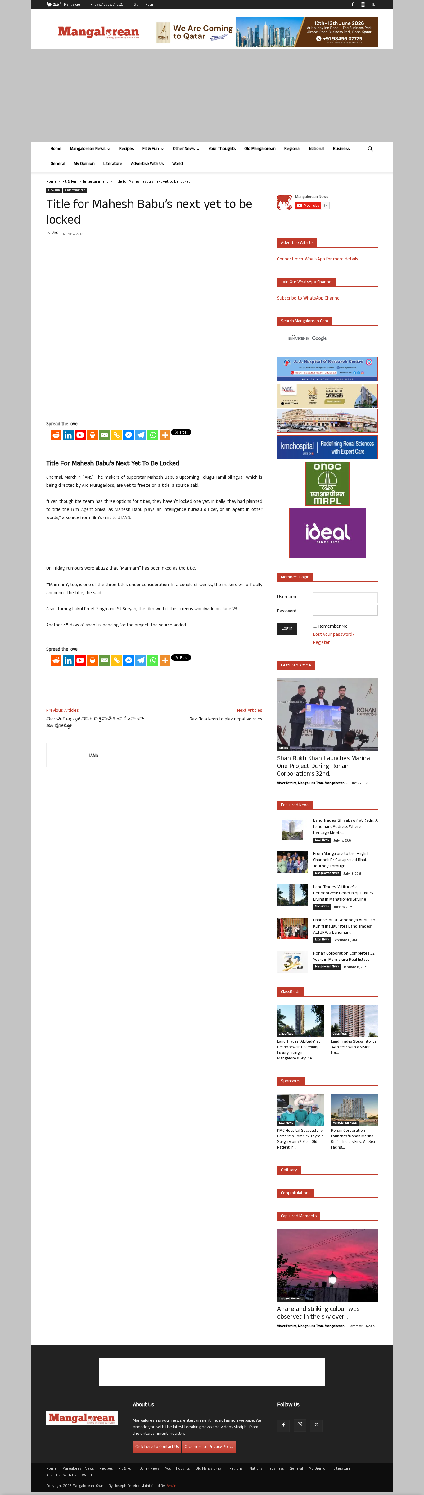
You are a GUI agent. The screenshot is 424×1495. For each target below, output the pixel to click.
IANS (55, 233)
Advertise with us (297, 243)
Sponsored (291, 1081)
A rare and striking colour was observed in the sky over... (318, 1313)
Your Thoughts (222, 149)
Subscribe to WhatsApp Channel (309, 299)
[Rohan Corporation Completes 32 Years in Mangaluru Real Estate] (292, 962)
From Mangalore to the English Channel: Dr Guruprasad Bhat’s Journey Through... (341, 860)
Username (287, 597)
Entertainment (95, 182)
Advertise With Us (147, 164)
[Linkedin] (68, 435)
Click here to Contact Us (157, 1447)
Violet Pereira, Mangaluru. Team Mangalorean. (311, 783)
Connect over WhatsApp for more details (317, 260)
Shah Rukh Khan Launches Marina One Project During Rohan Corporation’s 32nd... (323, 767)
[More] (165, 435)
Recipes (126, 149)
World (177, 164)
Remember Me (333, 627)
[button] (370, 150)
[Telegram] (140, 435)
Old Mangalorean (260, 149)
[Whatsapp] (152, 435)
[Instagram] (363, 4)
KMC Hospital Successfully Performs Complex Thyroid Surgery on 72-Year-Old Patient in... (300, 1139)
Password (286, 612)
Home (56, 149)
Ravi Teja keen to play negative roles (226, 719)
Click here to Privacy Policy (209, 1447)
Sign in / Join (144, 5)
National (316, 149)
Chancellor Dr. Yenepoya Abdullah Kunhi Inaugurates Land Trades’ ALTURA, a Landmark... (344, 927)
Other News (184, 149)
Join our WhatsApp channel (306, 282)
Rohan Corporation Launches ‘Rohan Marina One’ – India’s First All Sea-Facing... (354, 1139)
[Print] (92, 435)
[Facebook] (352, 4)
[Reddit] (56, 435)
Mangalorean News (87, 149)
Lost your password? (333, 635)
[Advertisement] (212, 95)
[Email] (104, 435)
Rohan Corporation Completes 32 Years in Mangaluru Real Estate (344, 957)
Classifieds (322, 906)
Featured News (295, 805)
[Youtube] (80, 435)
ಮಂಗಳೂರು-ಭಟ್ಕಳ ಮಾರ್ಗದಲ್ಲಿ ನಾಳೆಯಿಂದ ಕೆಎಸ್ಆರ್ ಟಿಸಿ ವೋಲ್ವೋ (95, 722)
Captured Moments (299, 1216)
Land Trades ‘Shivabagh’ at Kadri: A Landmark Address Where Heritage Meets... (345, 827)
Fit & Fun (150, 149)
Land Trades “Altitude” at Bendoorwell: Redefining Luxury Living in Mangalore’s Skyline (343, 893)
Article (283, 748)
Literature (112, 164)
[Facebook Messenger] (128, 435)
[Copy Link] (116, 435)
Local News (322, 840)
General (58, 164)
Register (321, 643)
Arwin (171, 1486)
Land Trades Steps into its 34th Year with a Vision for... (353, 1048)
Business (341, 149)
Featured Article (296, 665)
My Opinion (84, 164)
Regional (292, 149)
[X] (373, 4)
